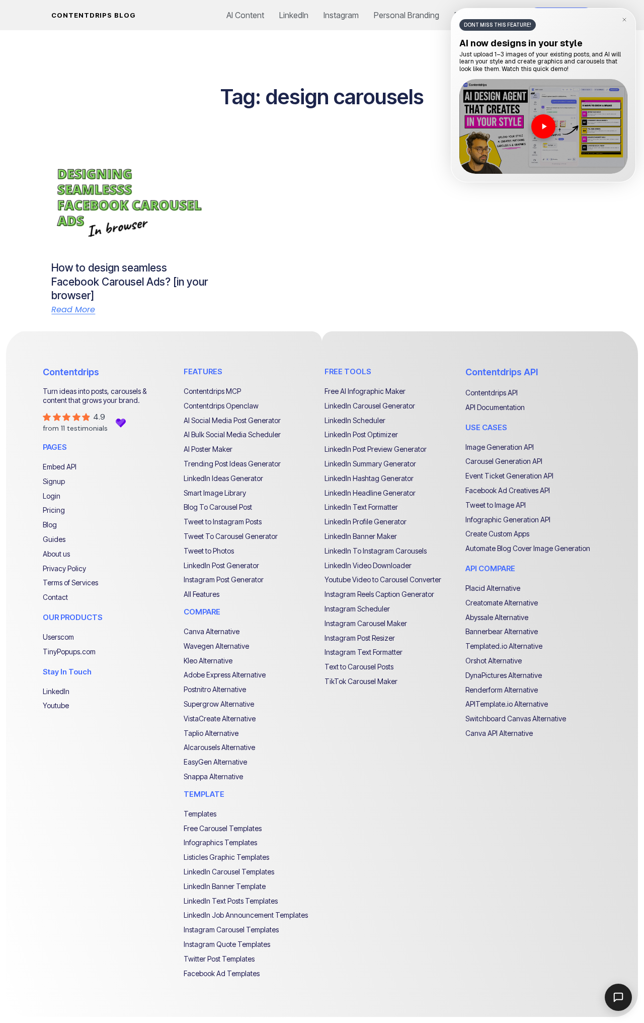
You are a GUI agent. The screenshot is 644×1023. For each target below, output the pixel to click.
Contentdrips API (501, 372)
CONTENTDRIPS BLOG (93, 15)
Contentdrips (71, 372)
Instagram (341, 15)
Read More (73, 310)
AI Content (245, 15)
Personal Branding (406, 15)
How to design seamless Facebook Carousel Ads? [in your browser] (129, 281)
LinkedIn (293, 15)
